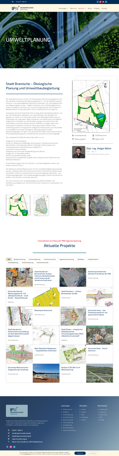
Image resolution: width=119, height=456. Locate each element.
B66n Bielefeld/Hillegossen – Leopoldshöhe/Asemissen (45, 349)
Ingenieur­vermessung (69, 430)
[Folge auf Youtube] (103, 2)
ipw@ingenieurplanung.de (21, 433)
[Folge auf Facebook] (98, 2)
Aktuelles (83, 406)
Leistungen (62, 8)
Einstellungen (27, 454)
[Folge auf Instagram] (100, 2)
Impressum (103, 412)
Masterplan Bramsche (43, 310)
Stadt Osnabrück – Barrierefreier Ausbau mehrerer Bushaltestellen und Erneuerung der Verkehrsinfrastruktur (44, 275)
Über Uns (73, 8)
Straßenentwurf (93, 259)
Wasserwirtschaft (42, 263)
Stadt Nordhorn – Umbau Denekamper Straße (71, 292)
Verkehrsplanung (27, 263)
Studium (83, 420)
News (90, 8)
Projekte (97, 8)
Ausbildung (84, 417)
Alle (9, 259)
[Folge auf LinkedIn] (106, 2)
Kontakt (104, 8)
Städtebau (80, 259)
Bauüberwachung (19, 259)
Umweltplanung (28, 39)
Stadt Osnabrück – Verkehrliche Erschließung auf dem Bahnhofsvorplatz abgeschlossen (18, 332)
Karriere (81, 8)
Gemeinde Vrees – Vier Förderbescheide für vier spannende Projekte (98, 312)
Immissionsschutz (50, 259)
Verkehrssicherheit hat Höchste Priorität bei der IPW (99, 272)
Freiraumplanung (34, 259)
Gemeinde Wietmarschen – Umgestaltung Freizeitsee (18, 368)
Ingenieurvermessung (66, 259)
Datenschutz (103, 414)
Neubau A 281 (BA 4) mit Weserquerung (70, 368)
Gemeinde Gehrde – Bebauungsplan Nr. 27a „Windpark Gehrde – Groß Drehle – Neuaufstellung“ (18, 294)
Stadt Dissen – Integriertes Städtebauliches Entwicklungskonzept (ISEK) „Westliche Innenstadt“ (72, 332)
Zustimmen (80, 453)
